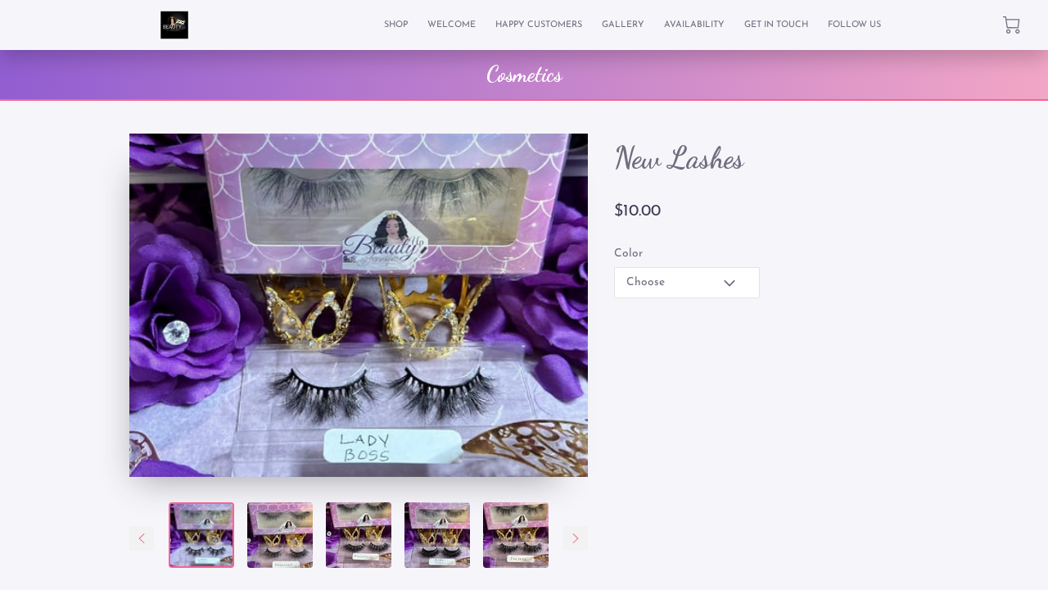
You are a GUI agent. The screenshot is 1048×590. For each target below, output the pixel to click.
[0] (1011, 25)
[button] (687, 282)
